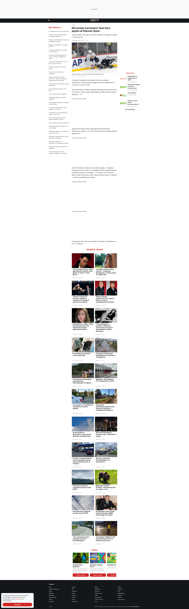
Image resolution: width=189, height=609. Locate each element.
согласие (18, 599)
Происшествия (52, 597)
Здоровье (120, 589)
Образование (121, 593)
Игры (94, 550)
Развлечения (98, 597)
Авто (50, 587)
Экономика (75, 601)
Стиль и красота (99, 599)
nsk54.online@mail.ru (134, 606)
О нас (50, 606)
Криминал (74, 591)
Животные (97, 589)
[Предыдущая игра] (73, 558)
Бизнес (73, 587)
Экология (51, 601)
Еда (73, 589)
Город (119, 587)
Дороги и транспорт (54, 589)
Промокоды (130, 73)
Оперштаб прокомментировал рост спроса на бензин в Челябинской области (58, 56)
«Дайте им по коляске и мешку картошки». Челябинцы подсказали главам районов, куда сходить (58, 78)
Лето (119, 591)
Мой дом (51, 593)
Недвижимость (99, 593)
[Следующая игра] (115, 558)
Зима (50, 591)
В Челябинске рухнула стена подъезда (59, 31)
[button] (130, 79)
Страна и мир (121, 599)
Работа (73, 597)
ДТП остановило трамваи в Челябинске (59, 122)
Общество (51, 595)
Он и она (74, 595)
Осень (96, 595)
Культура (97, 591)
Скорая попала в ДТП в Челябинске (58, 94)
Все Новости (55, 27)
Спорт (73, 25)
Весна (96, 587)
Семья (50, 599)
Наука (73, 593)
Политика (120, 595)
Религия (120, 597)
